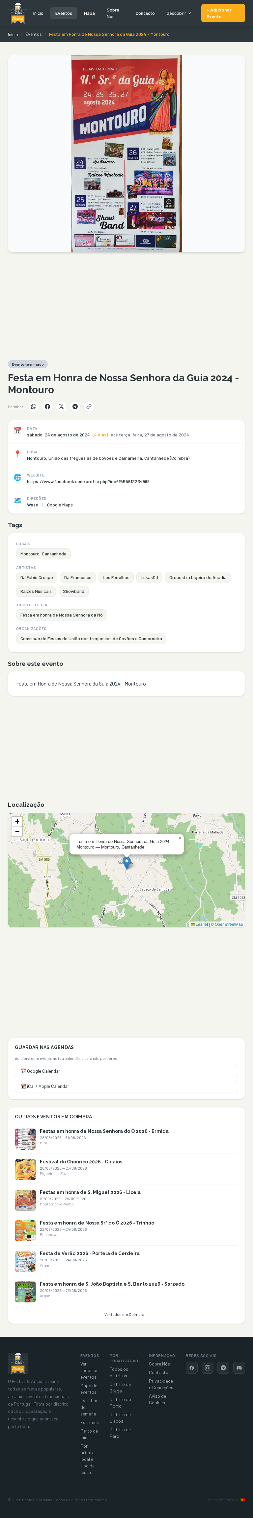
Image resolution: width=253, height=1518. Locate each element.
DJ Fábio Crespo (36, 577)
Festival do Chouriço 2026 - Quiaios (81, 1161)
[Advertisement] (126, 306)
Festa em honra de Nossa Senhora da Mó (61, 615)
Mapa (89, 13)
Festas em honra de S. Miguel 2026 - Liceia (90, 1192)
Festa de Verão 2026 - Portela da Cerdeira (90, 1253)
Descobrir (176, 13)
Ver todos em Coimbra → (126, 1314)
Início (38, 13)
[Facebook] (47, 406)
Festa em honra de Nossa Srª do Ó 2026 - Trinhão (97, 1223)
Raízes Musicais (36, 591)
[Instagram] (207, 1368)
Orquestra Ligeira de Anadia (198, 577)
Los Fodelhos (116, 577)
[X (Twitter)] (61, 406)
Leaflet (201, 924)
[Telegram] (75, 406)
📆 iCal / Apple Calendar (44, 1086)
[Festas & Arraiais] (18, 1363)
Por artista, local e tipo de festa (88, 1459)
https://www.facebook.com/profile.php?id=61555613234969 (88, 481)
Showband (73, 591)
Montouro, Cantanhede (43, 553)
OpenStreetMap (229, 924)
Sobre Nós (113, 13)
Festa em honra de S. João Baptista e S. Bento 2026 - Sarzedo (112, 1284)
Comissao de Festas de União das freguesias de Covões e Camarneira (91, 638)
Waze (32, 504)
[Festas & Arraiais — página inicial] (18, 13)
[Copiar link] (89, 406)
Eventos (63, 13)
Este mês (89, 1422)
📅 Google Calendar (40, 1071)
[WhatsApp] (33, 406)
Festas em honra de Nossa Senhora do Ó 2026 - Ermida (104, 1131)
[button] (127, 863)
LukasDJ (149, 577)
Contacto (145, 13)
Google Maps (60, 504)
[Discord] (239, 1368)
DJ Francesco (78, 577)
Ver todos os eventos (89, 1370)
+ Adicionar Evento (219, 13)
